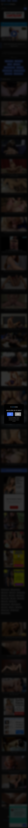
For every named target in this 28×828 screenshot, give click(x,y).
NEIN (18, 414)
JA (10, 414)
